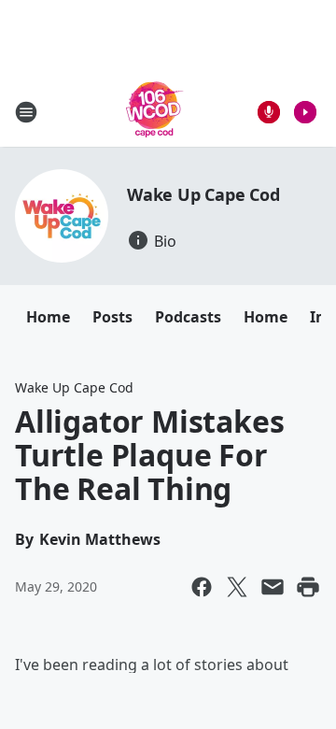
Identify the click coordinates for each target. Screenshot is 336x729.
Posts (112, 317)
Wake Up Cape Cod (203, 194)
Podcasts (188, 317)
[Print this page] (308, 587)
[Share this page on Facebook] (202, 587)
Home (48, 317)
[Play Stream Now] (305, 112)
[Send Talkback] (269, 112)
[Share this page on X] (237, 587)
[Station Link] (155, 111)
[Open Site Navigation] (26, 112)
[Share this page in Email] (272, 587)
